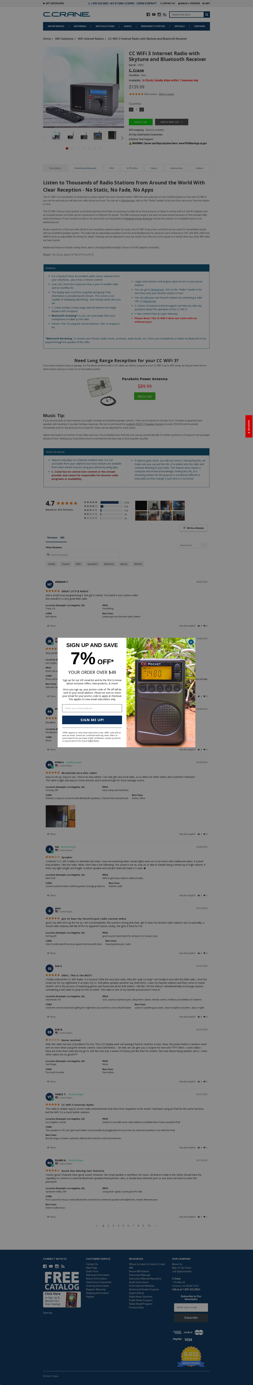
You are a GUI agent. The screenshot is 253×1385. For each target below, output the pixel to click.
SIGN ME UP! (92, 720)
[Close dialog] (191, 642)
